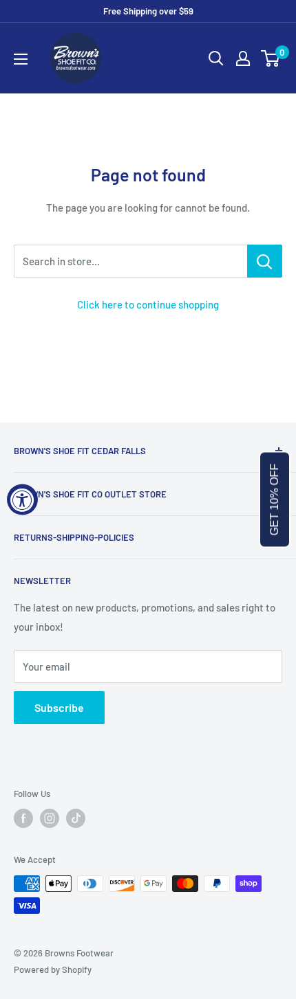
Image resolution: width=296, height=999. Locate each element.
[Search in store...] (264, 261)
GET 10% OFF (274, 500)
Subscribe (59, 707)
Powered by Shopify (53, 969)
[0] (270, 58)
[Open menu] (21, 59)
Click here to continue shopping (148, 304)
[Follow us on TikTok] (75, 818)
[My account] (243, 58)
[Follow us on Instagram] (49, 818)
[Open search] (216, 58)
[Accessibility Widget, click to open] (22, 499)
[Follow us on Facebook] (23, 818)
